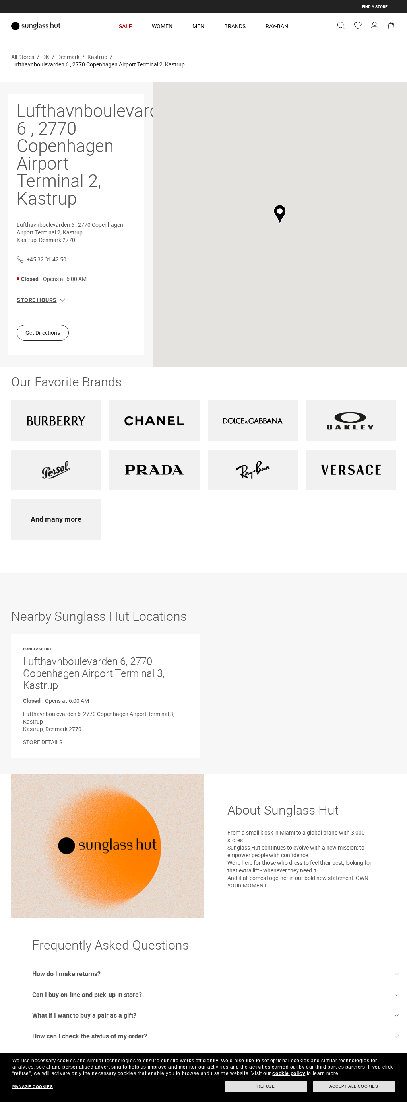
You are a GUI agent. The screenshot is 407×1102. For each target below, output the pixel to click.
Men (198, 26)
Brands (235, 26)
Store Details (42, 742)
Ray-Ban (277, 26)
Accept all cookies (353, 1086)
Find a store (375, 6)
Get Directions (42, 332)
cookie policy (288, 1073)
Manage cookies (32, 1086)
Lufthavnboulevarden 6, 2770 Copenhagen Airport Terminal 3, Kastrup (94, 669)
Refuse (266, 1086)
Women (162, 26)
